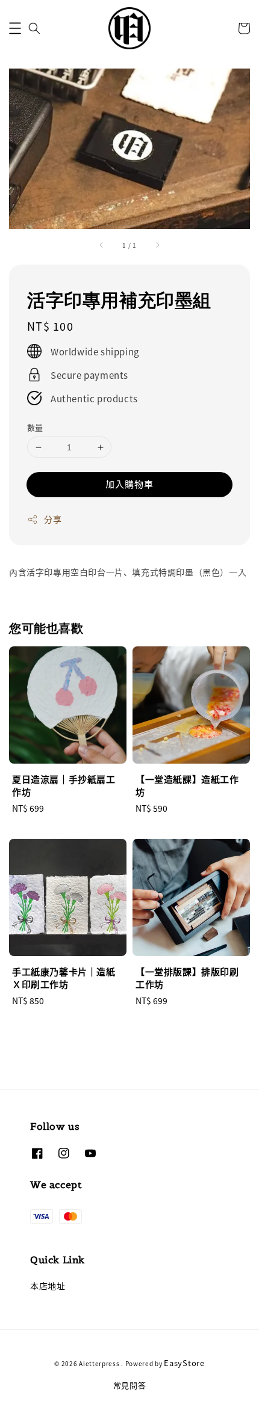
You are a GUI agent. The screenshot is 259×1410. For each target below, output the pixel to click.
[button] (15, 28)
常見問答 (129, 1385)
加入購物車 (129, 483)
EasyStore (184, 1363)
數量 (35, 427)
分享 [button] (52, 519)
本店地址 (47, 1286)
